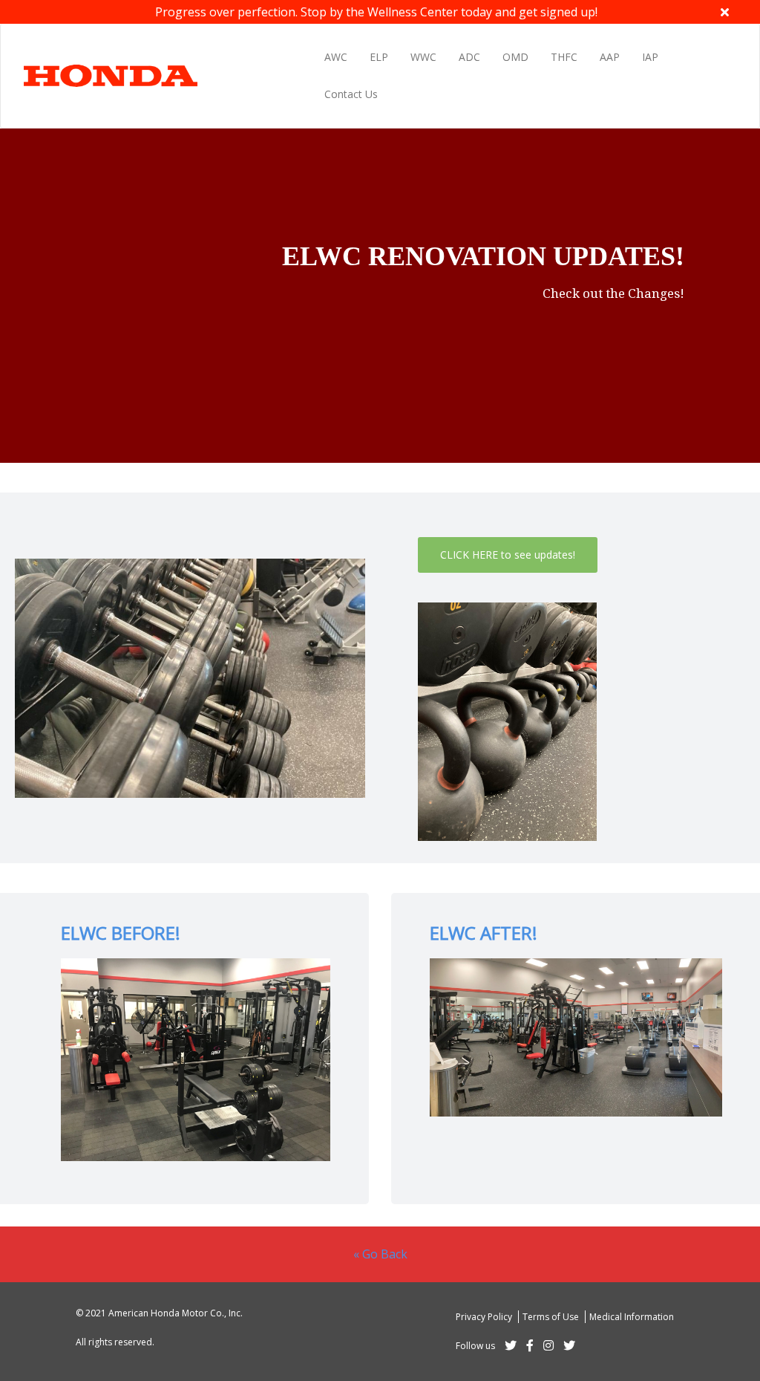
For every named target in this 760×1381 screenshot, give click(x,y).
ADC (469, 57)
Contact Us (351, 94)
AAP (610, 57)
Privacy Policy (485, 1316)
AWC (335, 57)
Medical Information (631, 1316)
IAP (650, 57)
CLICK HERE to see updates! (507, 554)
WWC (423, 57)
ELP (379, 57)
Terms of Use (551, 1316)
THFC (564, 57)
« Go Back (380, 1254)
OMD (515, 57)
